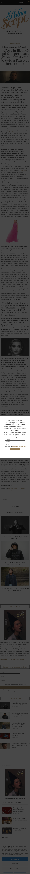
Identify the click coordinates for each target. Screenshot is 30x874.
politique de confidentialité (19, 446)
